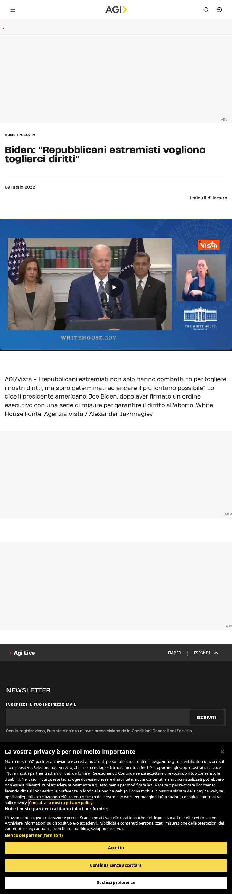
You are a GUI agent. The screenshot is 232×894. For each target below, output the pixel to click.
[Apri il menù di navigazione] (13, 10)
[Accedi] (219, 10)
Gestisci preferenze (116, 882)
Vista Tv (28, 135)
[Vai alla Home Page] (116, 10)
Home (10, 135)
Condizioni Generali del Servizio (162, 730)
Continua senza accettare (116, 865)
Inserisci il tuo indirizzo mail (41, 704)
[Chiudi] (222, 751)
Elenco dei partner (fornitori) (34, 835)
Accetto (116, 847)
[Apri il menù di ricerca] (206, 10)
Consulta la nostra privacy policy (60, 802)
